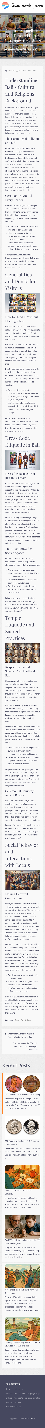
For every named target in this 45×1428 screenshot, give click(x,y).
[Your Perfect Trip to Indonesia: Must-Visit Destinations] (22, 1276)
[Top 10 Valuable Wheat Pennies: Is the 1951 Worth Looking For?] (22, 1227)
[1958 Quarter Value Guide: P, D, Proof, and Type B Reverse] (22, 1127)
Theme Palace (30, 1418)
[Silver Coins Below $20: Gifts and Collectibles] (22, 1177)
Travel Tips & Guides (23, 1020)
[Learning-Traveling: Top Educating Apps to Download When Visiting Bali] (22, 1329)
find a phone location (14, 1389)
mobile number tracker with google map (22, 1393)
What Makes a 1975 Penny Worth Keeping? (22, 1094)
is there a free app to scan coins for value (23, 1398)
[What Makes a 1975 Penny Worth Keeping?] (22, 1084)
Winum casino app (13, 1406)
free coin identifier (13, 1402)
